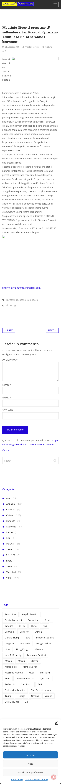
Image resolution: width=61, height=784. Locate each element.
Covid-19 (10, 509)
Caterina (9, 625)
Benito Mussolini (13, 620)
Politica (10, 543)
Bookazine (33, 620)
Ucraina (35, 695)
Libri (8, 537)
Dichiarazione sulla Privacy (36, 779)
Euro (27, 637)
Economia (11, 526)
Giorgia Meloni (43, 643)
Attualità (10, 503)
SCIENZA (10, 554)
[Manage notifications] (53, 777)
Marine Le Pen (30, 666)
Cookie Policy (17, 779)
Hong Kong (22, 649)
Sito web (7, 410)
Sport (9, 560)
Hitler (7, 649)
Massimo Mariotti (14, 672)
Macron (34, 660)
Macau (21, 660)
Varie (8, 577)
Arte (8, 498)
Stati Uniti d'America (15, 690)
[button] (56, 722)
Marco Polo (11, 666)
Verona (48, 695)
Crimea (38, 631)
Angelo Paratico (32, 47)
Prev (10, 330)
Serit (40, 684)
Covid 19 (24, 631)
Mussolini (45, 672)
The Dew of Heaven (41, 690)
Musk (31, 672)
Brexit (47, 620)
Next (51, 330)
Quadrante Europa (25, 678)
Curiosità (10, 520)
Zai (26, 701)
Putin (7, 678)
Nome (6, 384)
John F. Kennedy (13, 655)
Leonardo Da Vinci (36, 655)
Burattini (10, 299)
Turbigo (21, 695)
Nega (30, 763)
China (34, 625)
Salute (9, 549)
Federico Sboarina (45, 637)
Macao (8, 660)
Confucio (9, 631)
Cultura (48, 47)
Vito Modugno (12, 701)
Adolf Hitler (10, 614)
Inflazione (38, 649)
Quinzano (21, 299)
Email (6, 397)
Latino (9, 532)
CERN (22, 625)
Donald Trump (12, 637)
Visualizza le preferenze (30, 772)
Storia (9, 566)
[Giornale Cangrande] (18, 4)
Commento (10, 360)
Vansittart (11, 571)
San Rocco (32, 299)
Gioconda (25, 643)
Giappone (10, 643)
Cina (45, 625)
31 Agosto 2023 (12, 47)
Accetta (30, 755)
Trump (8, 695)
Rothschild (10, 684)
